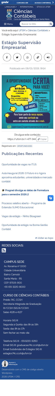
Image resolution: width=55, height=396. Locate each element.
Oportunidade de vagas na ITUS (19, 164)
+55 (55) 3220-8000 (14, 286)
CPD (18, 376)
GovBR (5, 2)
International (27, 6)
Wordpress (7, 372)
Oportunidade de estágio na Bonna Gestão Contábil (25, 227)
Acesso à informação (44, 2)
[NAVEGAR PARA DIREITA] (53, 2)
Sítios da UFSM (43, 6)
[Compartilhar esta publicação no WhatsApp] (27, 57)
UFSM (10, 376)
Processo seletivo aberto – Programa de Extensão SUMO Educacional (24, 205)
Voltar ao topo (45, 237)
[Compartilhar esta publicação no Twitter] (17, 57)
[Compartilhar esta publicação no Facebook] (7, 57)
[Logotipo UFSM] (9, 13)
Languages (10, 6)
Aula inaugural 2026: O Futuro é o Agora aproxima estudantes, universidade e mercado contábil (27, 177)
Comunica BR (22, 2)
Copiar (44, 138)
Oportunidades (24, 146)
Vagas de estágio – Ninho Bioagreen (21, 216)
